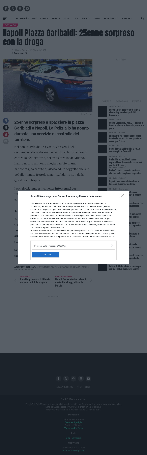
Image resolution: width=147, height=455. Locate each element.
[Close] (123, 196)
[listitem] (73, 245)
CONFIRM (45, 254)
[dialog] (73, 227)
